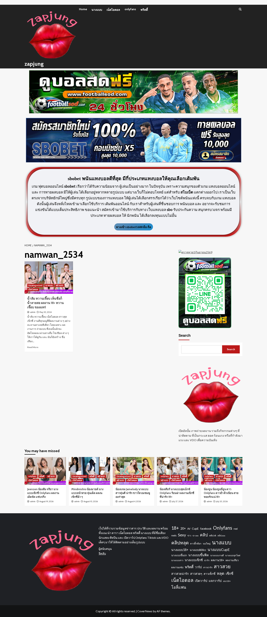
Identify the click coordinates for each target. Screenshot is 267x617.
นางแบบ (97, 9)
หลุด (220, 573)
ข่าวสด (196, 535)
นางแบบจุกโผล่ (232, 555)
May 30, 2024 (45, 312)
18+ (175, 528)
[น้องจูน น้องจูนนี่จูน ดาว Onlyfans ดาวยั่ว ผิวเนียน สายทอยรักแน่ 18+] (221, 471)
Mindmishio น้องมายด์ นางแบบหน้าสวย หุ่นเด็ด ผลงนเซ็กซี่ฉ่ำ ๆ (87, 493)
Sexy (182, 535)
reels (174, 535)
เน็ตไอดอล (113, 9)
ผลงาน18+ (217, 560)
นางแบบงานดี (217, 555)
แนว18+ (227, 581)
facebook (206, 528)
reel (236, 528)
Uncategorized (35, 285)
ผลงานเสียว (232, 560)
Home (83, 9)
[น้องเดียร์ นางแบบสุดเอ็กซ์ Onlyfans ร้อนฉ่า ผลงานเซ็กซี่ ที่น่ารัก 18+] (177, 471)
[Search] (240, 9)
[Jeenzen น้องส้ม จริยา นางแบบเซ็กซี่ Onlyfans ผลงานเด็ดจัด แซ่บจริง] (45, 471)
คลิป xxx (221, 535)
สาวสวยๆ (196, 574)
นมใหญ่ (207, 543)
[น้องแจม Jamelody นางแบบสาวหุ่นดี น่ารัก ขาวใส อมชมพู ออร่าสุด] (133, 471)
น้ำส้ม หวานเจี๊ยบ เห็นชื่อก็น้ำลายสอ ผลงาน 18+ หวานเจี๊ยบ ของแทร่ (45, 303)
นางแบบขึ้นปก (179, 555)
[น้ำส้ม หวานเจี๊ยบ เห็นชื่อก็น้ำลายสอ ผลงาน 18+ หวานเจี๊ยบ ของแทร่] (49, 277)
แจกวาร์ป (215, 581)
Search (185, 335)
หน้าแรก (59, 285)
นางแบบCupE (219, 549)
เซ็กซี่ (229, 573)
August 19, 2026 (46, 501)
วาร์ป (198, 567)
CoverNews (144, 611)
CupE (195, 528)
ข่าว (189, 535)
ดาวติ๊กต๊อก (195, 543)
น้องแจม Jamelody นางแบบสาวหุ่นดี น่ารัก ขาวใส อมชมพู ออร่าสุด (133, 493)
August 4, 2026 (134, 501)
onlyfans (130, 9)
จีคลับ (102, 553)
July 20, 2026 (222, 501)
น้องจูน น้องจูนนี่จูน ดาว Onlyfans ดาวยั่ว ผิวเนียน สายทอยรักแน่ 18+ (221, 493)
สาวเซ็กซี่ (209, 573)
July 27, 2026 (177, 501)
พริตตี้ (144, 9)
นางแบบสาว (177, 560)
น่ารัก (206, 560)
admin (32, 312)
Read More (32, 347)
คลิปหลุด (180, 542)
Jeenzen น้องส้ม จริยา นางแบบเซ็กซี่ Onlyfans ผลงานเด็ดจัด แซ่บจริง (43, 493)
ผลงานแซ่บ (177, 567)
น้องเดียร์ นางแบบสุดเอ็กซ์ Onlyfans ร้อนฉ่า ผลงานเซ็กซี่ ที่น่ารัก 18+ (177, 493)
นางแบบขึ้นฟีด (198, 555)
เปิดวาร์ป (201, 581)
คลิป (204, 534)
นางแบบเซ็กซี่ (194, 560)
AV (188, 528)
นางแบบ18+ (179, 550)
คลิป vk (212, 535)
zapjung (34, 63)
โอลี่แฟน (178, 587)
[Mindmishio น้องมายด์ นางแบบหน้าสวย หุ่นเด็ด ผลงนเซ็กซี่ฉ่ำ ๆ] (89, 471)
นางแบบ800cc (198, 549)
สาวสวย (222, 566)
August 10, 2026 (91, 501)
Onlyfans (222, 528)
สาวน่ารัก (207, 567)
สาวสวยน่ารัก (180, 573)
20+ (183, 528)
